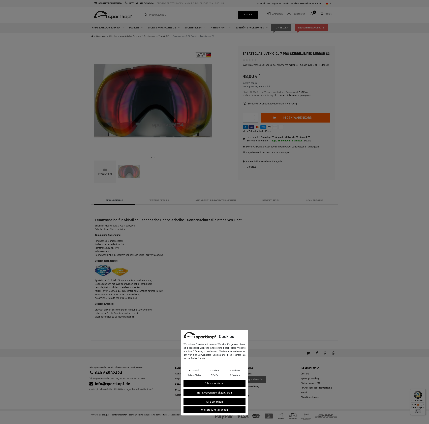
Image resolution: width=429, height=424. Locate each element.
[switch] (418, 411)
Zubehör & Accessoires (250, 27)
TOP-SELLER (281, 27)
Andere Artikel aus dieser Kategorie (264, 161)
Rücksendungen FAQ (311, 383)
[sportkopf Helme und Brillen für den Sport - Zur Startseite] (114, 15)
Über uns (305, 373)
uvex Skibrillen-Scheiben (130, 36)
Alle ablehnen (214, 401)
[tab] (114, 200)
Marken (134, 27)
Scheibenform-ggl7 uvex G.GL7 (156, 36)
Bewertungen (271, 200)
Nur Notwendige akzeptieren (214, 392)
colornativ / (180, 415)
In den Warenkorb (297, 117)
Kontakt (304, 392)
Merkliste (251, 166)
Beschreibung (114, 200)
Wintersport (218, 27)
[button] (308, 351)
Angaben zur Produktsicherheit (215, 200)
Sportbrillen (193, 27)
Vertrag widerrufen (252, 379)
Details (307, 140)
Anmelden (180, 373)
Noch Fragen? (314, 200)
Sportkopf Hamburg (110, 3)
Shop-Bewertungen (310, 397)
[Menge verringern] (256, 120)
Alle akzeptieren (214, 383)
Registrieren (181, 378)
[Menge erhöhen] (256, 115)
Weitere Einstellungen (214, 409)
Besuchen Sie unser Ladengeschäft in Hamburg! (272, 103)
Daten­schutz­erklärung (248, 386)
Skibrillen (113, 36)
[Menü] (424, 391)
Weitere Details (159, 200)
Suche (248, 14)
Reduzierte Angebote (311, 27)
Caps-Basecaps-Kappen (106, 27)
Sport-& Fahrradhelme (162, 27)
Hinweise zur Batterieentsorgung (316, 388)
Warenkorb (180, 395)
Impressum (217, 363)
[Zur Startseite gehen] (92, 36)
